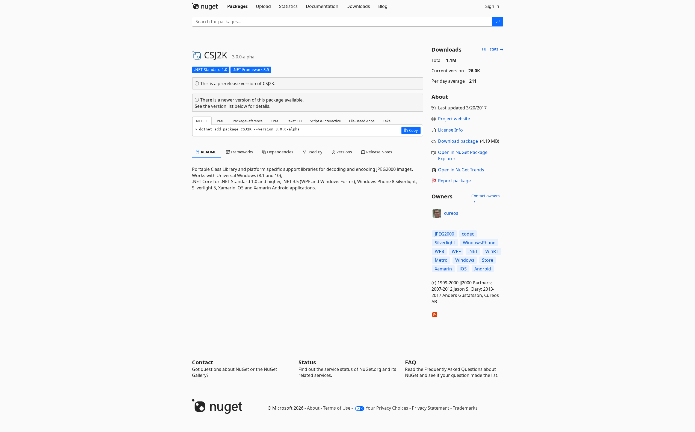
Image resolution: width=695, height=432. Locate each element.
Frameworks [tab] (241, 151)
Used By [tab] (314, 151)
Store (487, 260)
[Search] (497, 21)
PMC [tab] (220, 120)
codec (468, 234)
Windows (464, 260)
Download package (458, 141)
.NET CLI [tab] (202, 120)
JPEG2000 (444, 234)
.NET (473, 251)
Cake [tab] (387, 120)
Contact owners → (485, 198)
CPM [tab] (274, 120)
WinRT (491, 251)
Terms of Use (336, 408)
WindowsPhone (479, 243)
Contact (202, 362)
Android (482, 269)
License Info (450, 130)
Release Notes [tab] (378, 151)
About (313, 408)
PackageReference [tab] (247, 120)
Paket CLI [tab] (294, 120)
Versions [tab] (343, 151)
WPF (456, 251)
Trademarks (465, 408)
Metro (441, 260)
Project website (454, 119)
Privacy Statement (430, 408)
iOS (463, 269)
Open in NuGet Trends (461, 170)
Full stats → (492, 49)
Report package (454, 181)
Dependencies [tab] (279, 151)
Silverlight (445, 243)
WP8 (439, 251)
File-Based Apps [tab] (361, 120)
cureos (451, 213)
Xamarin (443, 269)
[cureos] (437, 213)
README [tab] (208, 151)
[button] (411, 130)
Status (307, 362)
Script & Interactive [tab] (325, 120)
